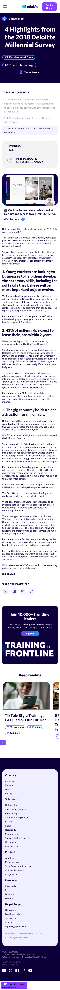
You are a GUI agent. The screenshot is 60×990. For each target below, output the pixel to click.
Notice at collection (9, 988)
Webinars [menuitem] (10, 898)
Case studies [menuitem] (11, 886)
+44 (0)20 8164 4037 (11, 962)
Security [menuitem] (38, 933)
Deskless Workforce (21, 57)
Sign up (30, 633)
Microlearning (17, 727)
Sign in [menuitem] (8, 922)
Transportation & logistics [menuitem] (18, 838)
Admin (13, 150)
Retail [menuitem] (8, 825)
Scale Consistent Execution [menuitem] (18, 866)
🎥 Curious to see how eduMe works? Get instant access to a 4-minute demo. (30, 211)
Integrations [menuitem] (11, 874)
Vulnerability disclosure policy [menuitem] (16, 938)
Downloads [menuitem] (10, 894)
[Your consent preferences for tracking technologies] (3, 742)
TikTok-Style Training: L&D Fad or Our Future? (25, 717)
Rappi (53, 461)
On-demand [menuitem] (11, 842)
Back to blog (16, 18)
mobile (11, 384)
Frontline (37, 727)
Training (14, 733)
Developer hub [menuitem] (12, 914)
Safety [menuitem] (8, 821)
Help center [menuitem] (11, 910)
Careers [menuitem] (9, 785)
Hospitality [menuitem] (10, 829)
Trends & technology (21, 65)
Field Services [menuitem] (12, 846)
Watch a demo (12, 219)
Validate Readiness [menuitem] (14, 870)
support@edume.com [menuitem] (15, 926)
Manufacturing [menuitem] (12, 834)
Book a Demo (49, 6)
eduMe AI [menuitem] (9, 858)
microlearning (36, 387)
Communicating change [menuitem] (16, 817)
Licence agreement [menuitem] (25, 933)
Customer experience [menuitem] (15, 809)
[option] (26, 709)
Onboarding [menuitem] (11, 805)
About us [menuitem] (9, 781)
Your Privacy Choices (16, 984)
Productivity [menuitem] (11, 813)
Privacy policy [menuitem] (10, 933)
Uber (43, 461)
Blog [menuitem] (7, 890)
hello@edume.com (10, 964)
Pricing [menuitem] (8, 793)
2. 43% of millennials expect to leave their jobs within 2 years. (28, 120)
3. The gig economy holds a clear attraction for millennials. (28, 130)
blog (49, 455)
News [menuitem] (8, 789)
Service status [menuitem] (12, 918)
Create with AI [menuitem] (12, 862)
